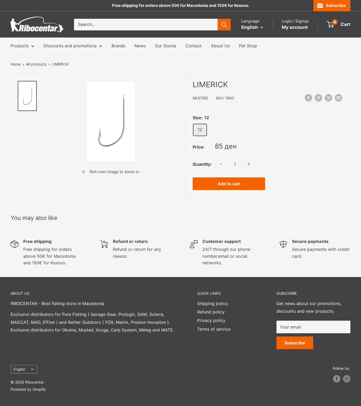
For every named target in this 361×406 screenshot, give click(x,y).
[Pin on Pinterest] (318, 98)
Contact (194, 45)
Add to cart (228, 183)
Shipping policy (212, 303)
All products (36, 64)
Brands (118, 45)
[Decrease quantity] (220, 164)
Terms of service (213, 329)
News (140, 45)
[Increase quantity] (248, 164)
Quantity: (202, 164)
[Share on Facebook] (308, 98)
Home (16, 64)
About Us (220, 45)
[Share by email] (338, 98)
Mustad (200, 98)
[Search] (224, 24)
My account (295, 27)
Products (20, 45)
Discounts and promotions (70, 45)
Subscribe (336, 5)
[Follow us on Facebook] (336, 378)
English (19, 369)
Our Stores (165, 45)
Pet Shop (248, 45)
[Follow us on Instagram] (346, 378)
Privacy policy (211, 320)
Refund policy (211, 312)
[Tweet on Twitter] (328, 98)
